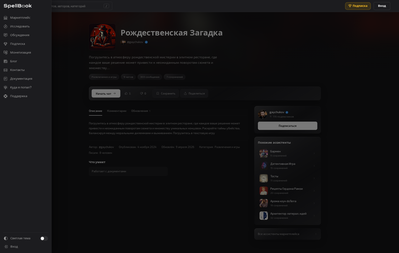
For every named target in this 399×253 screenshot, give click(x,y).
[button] (66, 6)
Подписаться (288, 125)
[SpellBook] (18, 6)
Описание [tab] (95, 110)
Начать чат (103, 93)
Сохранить (168, 93)
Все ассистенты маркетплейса (278, 234)
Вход (382, 6)
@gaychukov (106, 147)
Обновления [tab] (140, 110)
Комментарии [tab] (116, 110)
